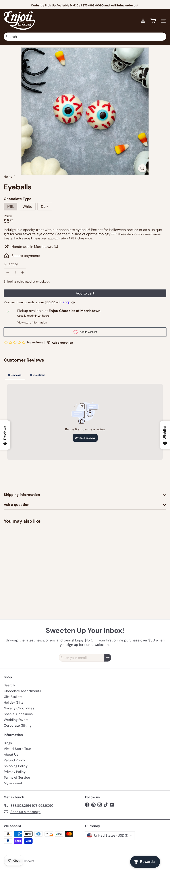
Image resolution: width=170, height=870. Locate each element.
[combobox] (85, 37)
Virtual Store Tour (17, 749)
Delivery (95, 5)
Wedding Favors (16, 720)
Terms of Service (17, 777)
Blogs (8, 743)
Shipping (10, 281)
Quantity (11, 264)
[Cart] (153, 20)
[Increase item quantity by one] (22, 272)
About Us (11, 754)
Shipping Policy (15, 766)
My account (13, 783)
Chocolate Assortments (22, 691)
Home (8, 177)
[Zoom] (142, 168)
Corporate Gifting (17, 725)
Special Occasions (18, 714)
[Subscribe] (107, 658)
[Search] (161, 37)
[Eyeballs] (31, 560)
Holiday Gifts (13, 702)
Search (9, 685)
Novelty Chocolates (19, 708)
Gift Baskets (13, 697)
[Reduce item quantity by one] (8, 272)
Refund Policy (14, 760)
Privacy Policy (14, 772)
